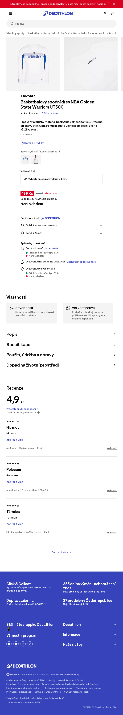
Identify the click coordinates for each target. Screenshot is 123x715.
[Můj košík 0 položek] (113, 13)
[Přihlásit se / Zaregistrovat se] (105, 13)
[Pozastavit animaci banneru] (108, 3)
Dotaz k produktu (34, 143)
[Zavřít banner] (114, 3)
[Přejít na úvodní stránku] (58, 13)
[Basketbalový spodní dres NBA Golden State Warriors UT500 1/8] (33, 64)
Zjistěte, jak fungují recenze (21, 412)
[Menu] (10, 13)
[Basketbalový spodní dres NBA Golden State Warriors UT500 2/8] (91, 64)
